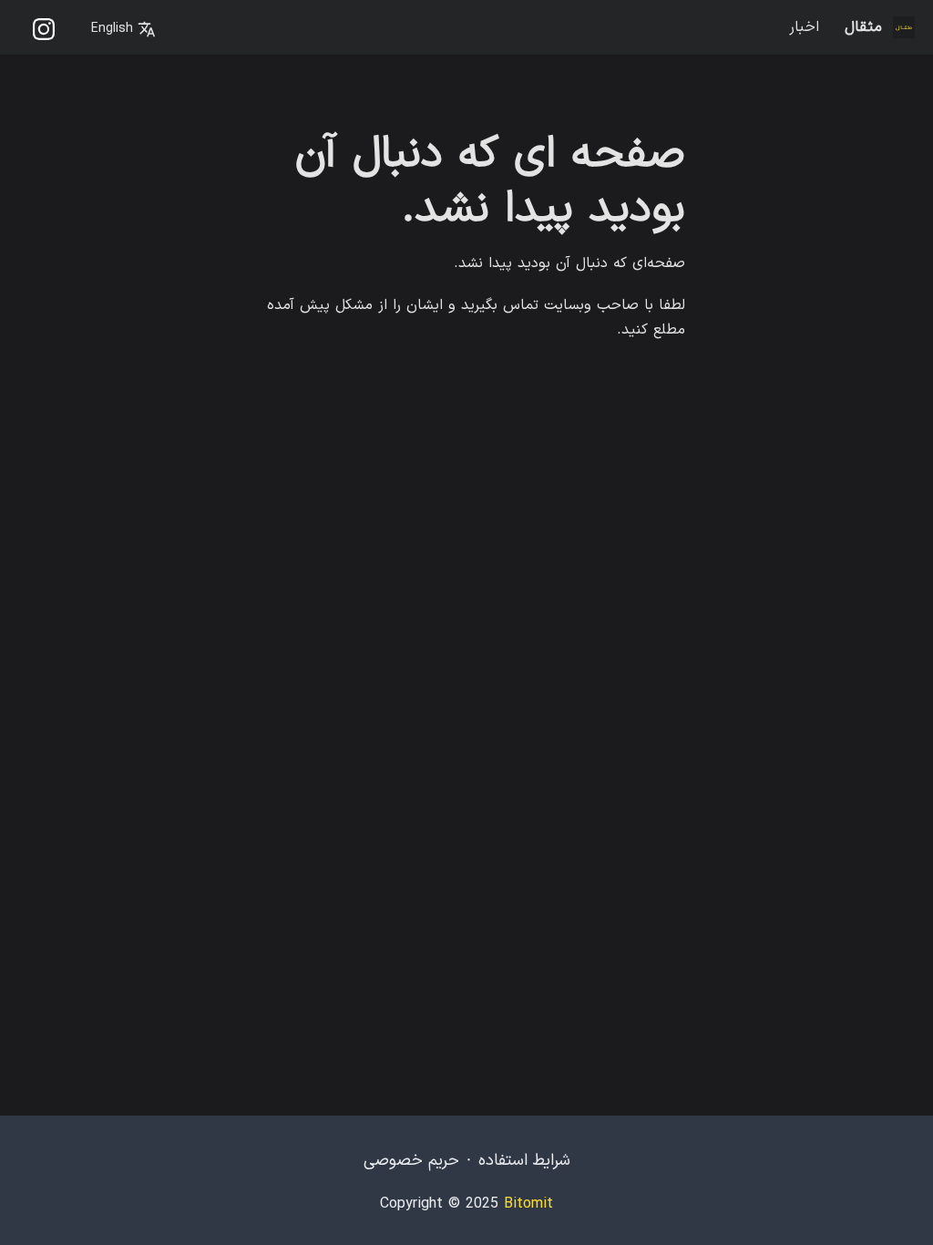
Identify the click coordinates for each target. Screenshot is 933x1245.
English (114, 28)
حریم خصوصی (411, 1160)
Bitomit (528, 1204)
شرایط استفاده (524, 1160)
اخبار (804, 27)
